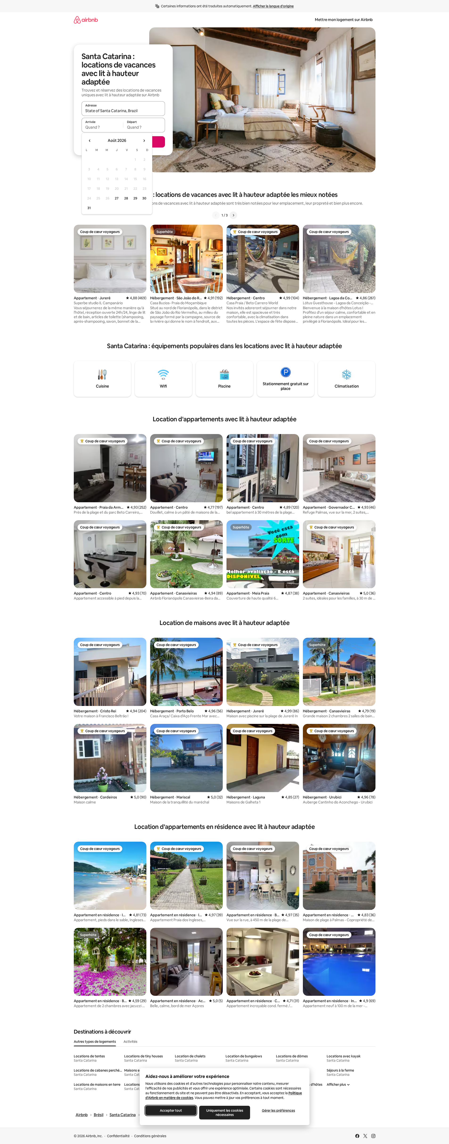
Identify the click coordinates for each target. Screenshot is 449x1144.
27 (117, 198)
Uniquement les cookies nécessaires (224, 1112)
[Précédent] (216, 215)
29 (135, 198)
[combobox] (123, 111)
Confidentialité (118, 1136)
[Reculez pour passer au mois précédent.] (89, 140)
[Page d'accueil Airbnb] (86, 19)
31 (89, 208)
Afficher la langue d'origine (273, 6)
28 (126, 198)
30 (144, 198)
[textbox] (102, 127)
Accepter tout (171, 1110)
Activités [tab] (130, 1041)
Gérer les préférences (278, 1110)
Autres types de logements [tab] (95, 1041)
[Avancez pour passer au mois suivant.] (144, 140)
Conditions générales (150, 1136)
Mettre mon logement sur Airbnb (344, 19)
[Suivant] (233, 215)
